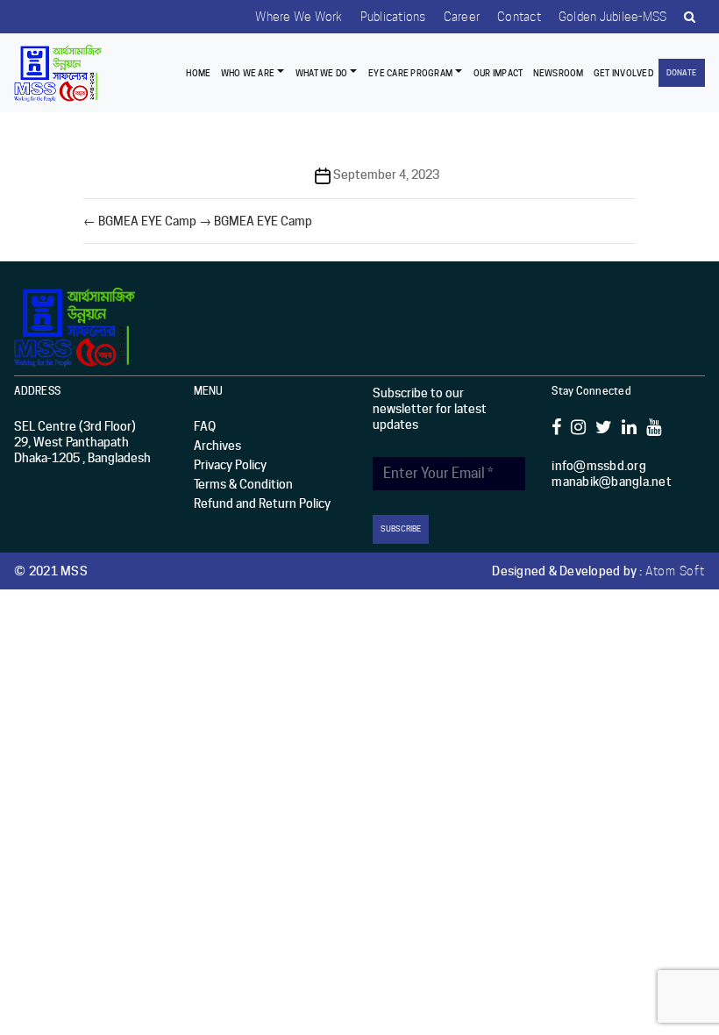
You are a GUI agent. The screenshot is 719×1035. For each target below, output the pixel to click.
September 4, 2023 (386, 175)
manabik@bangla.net (612, 482)
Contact (519, 17)
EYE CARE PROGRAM (410, 73)
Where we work (298, 17)
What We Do (321, 73)
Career (462, 17)
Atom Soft (675, 571)
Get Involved (623, 73)
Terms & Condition (243, 484)
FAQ (205, 426)
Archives (217, 446)
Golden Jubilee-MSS (613, 17)
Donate (681, 72)
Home (198, 73)
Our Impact (498, 73)
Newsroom (558, 73)
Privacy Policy (230, 465)
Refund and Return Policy (262, 503)
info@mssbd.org (599, 466)
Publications (393, 17)
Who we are (247, 73)
